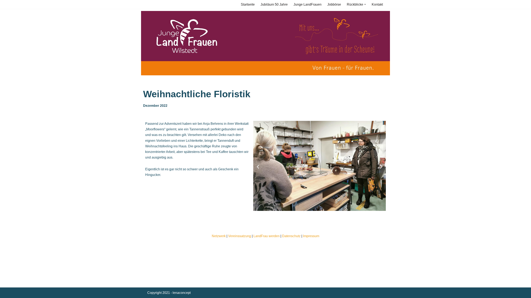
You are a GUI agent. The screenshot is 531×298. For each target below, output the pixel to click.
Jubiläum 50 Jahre (274, 4)
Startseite (248, 4)
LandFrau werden (266, 236)
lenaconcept (182, 292)
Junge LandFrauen (308, 4)
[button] (365, 4)
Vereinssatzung (239, 236)
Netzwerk (219, 236)
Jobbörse (334, 4)
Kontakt (377, 4)
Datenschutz (291, 236)
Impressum (311, 236)
